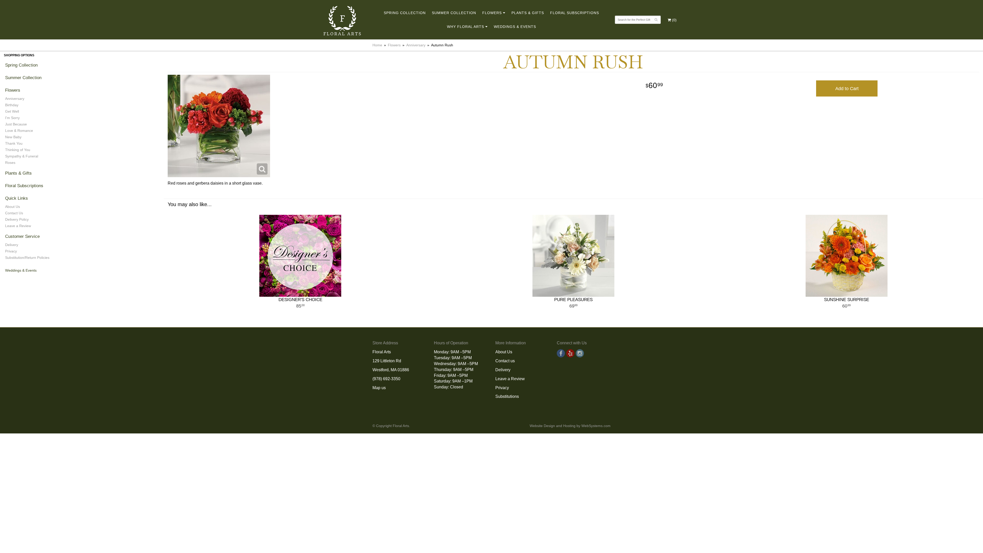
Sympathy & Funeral (21, 156)
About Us (12, 207)
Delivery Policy (17, 219)
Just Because (16, 124)
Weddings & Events (515, 27)
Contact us (505, 361)
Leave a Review (18, 226)
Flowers (492, 13)
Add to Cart (847, 88)
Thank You (14, 143)
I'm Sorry (12, 118)
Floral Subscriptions (574, 13)
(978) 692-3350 (386, 379)
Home (377, 45)
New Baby (13, 137)
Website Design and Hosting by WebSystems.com (570, 426)
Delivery (11, 245)
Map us (379, 388)
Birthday (11, 105)
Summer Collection (454, 13)
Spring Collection (405, 13)
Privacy (11, 251)
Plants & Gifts (527, 13)
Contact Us (14, 213)
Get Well (12, 111)
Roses (10, 163)
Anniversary (415, 45)
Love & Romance (19, 131)
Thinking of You (17, 150)
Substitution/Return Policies (27, 258)
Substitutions (507, 396)
